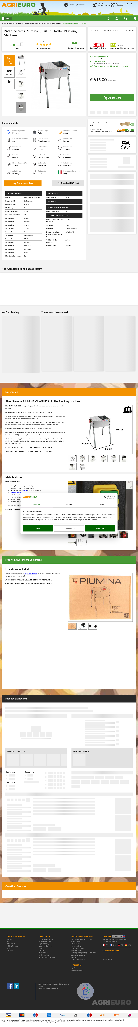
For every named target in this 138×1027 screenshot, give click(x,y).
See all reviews (107, 959)
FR (114, 945)
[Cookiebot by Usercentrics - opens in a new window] (105, 497)
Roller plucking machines (52, 23)
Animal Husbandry (15, 23)
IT (106, 945)
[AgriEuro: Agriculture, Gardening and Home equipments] (23, 5)
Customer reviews (111, 950)
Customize (68, 528)
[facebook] (10, 991)
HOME (4, 23)
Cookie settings (44, 955)
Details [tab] (69, 504)
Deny (38, 528)
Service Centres (76, 946)
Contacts (10, 950)
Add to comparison (24, 183)
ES (129, 945)
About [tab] (101, 504)
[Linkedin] (16, 991)
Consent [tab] (36, 504)
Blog (8, 948)
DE (121, 945)
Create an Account (77, 970)
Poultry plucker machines (33, 23)
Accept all (100, 528)
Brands (9, 941)
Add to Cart (114, 97)
